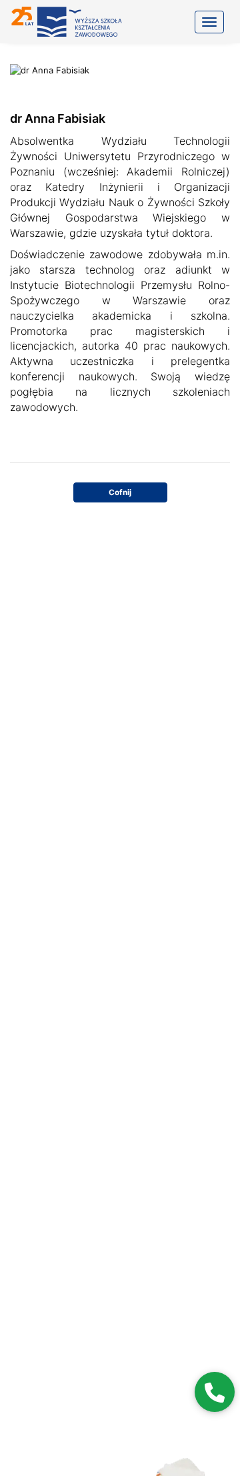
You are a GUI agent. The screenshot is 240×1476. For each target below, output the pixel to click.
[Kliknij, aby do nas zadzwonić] (215, 1392)
